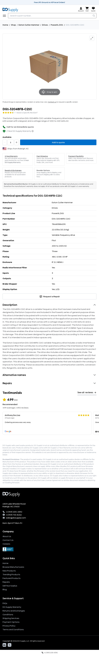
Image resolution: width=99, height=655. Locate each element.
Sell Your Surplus (10, 585)
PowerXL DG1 (57, 25)
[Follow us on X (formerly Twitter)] (9, 645)
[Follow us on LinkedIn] (4, 645)
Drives (45, 25)
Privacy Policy (9, 625)
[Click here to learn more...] (33, 131)
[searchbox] (52, 15)
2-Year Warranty (11, 156)
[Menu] (5, 15)
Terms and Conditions (13, 629)
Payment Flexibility (76, 156)
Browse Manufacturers (13, 567)
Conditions (8, 614)
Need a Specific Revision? (27, 112)
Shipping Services (11, 618)
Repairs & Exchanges (13, 170)
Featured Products (11, 578)
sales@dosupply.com (16, 517)
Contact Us (8, 540)
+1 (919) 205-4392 (14, 511)
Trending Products (11, 574)
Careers (6, 543)
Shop (13, 25)
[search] (93, 15)
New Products (9, 570)
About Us (7, 536)
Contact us (52, 102)
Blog (5, 589)
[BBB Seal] (49, 549)
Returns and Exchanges (14, 610)
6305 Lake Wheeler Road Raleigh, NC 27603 (14, 505)
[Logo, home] (11, 9)
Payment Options (11, 622)
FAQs (5, 603)
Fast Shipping (42, 156)
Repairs (6, 582)
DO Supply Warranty (12, 607)
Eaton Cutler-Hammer (29, 25)
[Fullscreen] (91, 38)
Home (5, 25)
